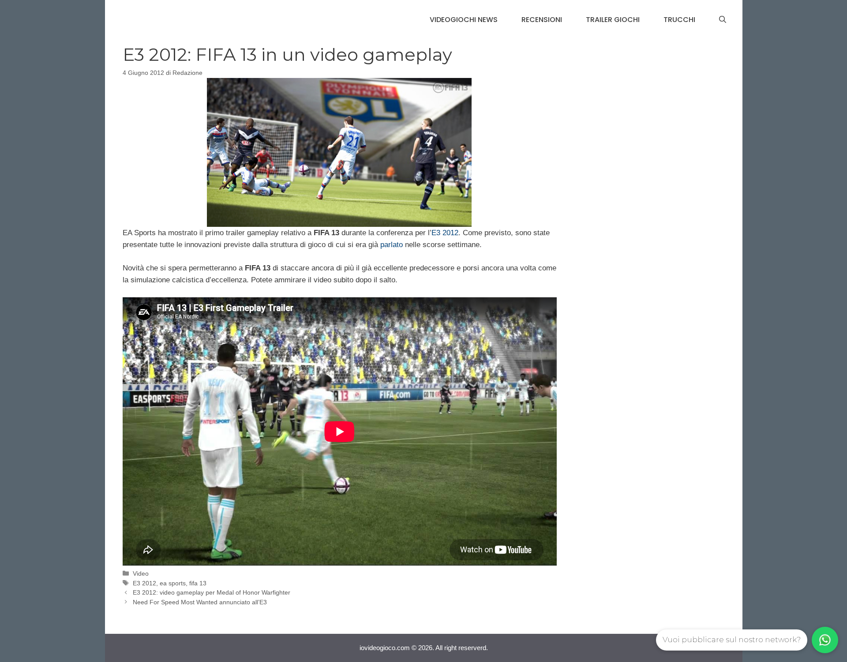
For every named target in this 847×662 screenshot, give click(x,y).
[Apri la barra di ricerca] (722, 20)
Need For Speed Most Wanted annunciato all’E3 (200, 602)
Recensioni (541, 20)
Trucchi (679, 20)
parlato (391, 244)
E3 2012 (444, 233)
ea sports (173, 583)
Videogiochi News (464, 20)
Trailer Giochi (613, 20)
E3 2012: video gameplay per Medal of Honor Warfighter (211, 592)
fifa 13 (197, 583)
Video (141, 573)
